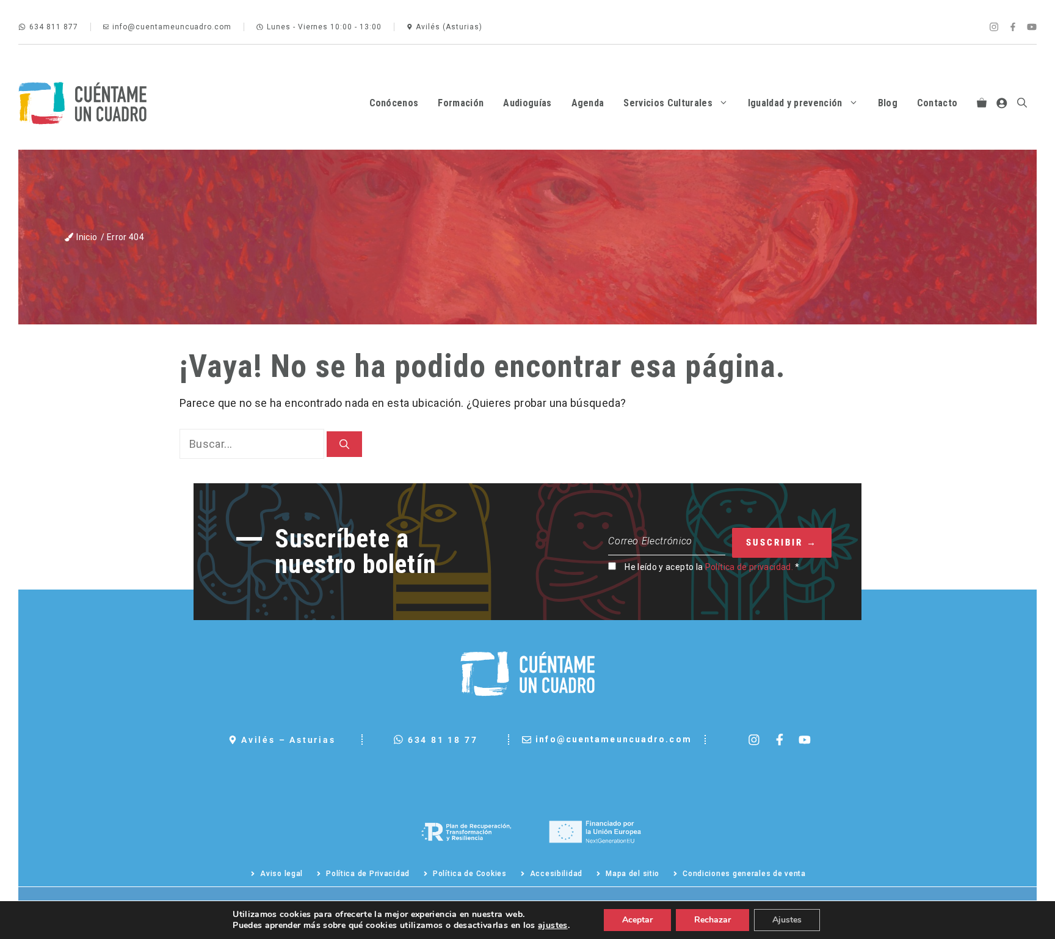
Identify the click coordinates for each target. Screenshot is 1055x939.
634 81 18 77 (443, 740)
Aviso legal (281, 873)
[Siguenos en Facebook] (780, 740)
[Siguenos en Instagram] (754, 740)
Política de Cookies (470, 873)
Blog (887, 103)
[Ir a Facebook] (1013, 27)
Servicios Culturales (667, 103)
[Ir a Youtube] (1032, 27)
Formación (461, 103)
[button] (1022, 103)
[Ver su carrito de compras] (981, 103)
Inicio (86, 237)
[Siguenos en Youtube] (805, 740)
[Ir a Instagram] (994, 27)
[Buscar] (344, 444)
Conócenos (394, 103)
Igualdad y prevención (795, 103)
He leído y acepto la (712, 567)
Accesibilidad (556, 873)
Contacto (937, 103)
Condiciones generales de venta (744, 873)
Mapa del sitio (632, 873)
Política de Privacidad (368, 873)
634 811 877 (53, 27)
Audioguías (527, 103)
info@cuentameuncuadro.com (171, 27)
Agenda (587, 103)
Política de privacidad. (749, 567)
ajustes (553, 925)
